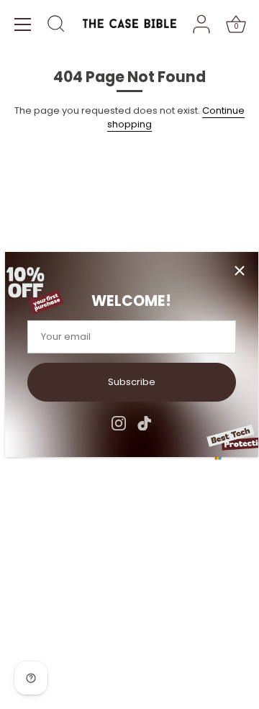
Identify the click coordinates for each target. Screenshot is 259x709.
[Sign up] (237, 495)
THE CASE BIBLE (76, 653)
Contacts (35, 219)
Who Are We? (46, 200)
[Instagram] (119, 422)
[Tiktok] (144, 422)
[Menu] (23, 24)
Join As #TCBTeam (59, 238)
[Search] (56, 26)
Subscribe (131, 382)
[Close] (239, 270)
